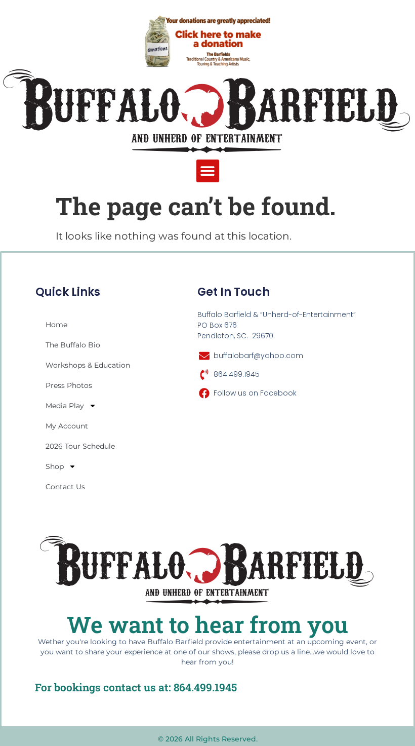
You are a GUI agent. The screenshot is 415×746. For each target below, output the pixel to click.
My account (67, 425)
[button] (207, 171)
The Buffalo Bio (73, 344)
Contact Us (65, 486)
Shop (55, 466)
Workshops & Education (88, 365)
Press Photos (69, 385)
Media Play (65, 405)
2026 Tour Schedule (80, 446)
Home (56, 324)
